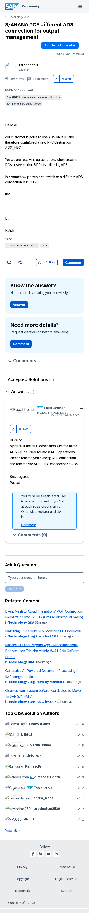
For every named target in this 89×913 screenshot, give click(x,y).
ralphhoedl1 (28, 65)
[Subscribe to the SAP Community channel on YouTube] (48, 854)
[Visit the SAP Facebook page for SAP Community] (33, 854)
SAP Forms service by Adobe (24, 103)
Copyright (22, 879)
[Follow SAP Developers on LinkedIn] (56, 854)
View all (11, 830)
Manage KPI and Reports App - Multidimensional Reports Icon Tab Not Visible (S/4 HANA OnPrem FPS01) (42, 651)
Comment (73, 262)
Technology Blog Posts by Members (36, 682)
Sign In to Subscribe (60, 45)
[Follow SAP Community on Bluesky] (40, 854)
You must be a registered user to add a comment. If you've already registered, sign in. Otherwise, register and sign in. (43, 506)
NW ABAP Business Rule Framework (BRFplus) (33, 97)
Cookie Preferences (22, 902)
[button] (56, 79)
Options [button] (81, 46)
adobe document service (22, 245)
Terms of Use (67, 867)
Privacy (22, 867)
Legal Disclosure (66, 879)
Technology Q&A (19, 17)
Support (67, 890)
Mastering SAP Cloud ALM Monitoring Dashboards (43, 631)
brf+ (44, 245)
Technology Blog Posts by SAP (32, 636)
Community (31, 6)
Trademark (22, 890)
